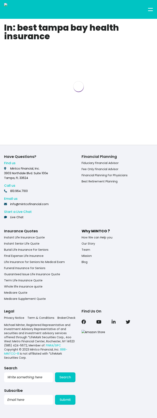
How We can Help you (97, 237)
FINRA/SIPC (53, 345)
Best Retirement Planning (100, 181)
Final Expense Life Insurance (24, 256)
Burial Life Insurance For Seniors (26, 250)
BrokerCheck (66, 318)
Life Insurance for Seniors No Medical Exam (34, 262)
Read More (38, 132)
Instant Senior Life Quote (21, 244)
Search (65, 377)
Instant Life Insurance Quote (24, 237)
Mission (87, 256)
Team (86, 250)
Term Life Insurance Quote (23, 280)
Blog (84, 262)
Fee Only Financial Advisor (100, 169)
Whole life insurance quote (23, 286)
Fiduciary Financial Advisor (100, 163)
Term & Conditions (40, 318)
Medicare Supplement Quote (25, 299)
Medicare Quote (15, 293)
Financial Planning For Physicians (105, 175)
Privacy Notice (14, 318)
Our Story (88, 244)
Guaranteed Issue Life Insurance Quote (32, 274)
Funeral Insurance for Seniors (24, 268)
